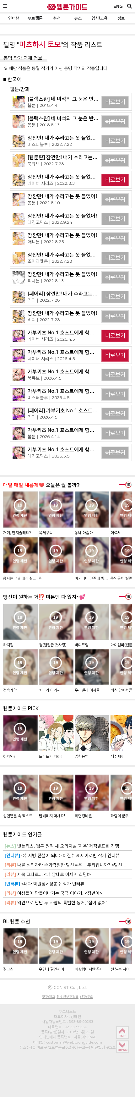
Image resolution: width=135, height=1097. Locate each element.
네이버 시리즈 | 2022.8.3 (51, 183)
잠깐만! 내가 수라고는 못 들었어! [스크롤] (72, 137)
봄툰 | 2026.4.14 (44, 436)
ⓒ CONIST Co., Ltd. (67, 987)
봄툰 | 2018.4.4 (42, 105)
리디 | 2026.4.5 (42, 417)
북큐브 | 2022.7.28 (46, 163)
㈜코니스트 (67, 1011)
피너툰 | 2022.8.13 (46, 280)
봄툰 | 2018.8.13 (44, 124)
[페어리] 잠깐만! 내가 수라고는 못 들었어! (72, 293)
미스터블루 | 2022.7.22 (50, 144)
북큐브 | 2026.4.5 (44, 378)
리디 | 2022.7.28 (44, 300)
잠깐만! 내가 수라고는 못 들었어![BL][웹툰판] (75, 176)
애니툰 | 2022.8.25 (46, 241)
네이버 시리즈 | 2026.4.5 (51, 339)
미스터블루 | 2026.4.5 (48, 397)
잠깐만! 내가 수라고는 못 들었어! (62, 196)
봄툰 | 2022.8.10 (44, 202)
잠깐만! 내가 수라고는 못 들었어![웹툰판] (71, 254)
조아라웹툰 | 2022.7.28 (50, 261)
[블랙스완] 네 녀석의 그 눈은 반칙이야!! (69, 98)
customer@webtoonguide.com (74, 1042)
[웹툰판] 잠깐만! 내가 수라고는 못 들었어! (72, 157)
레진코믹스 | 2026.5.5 (48, 455)
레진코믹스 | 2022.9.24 (50, 222)
